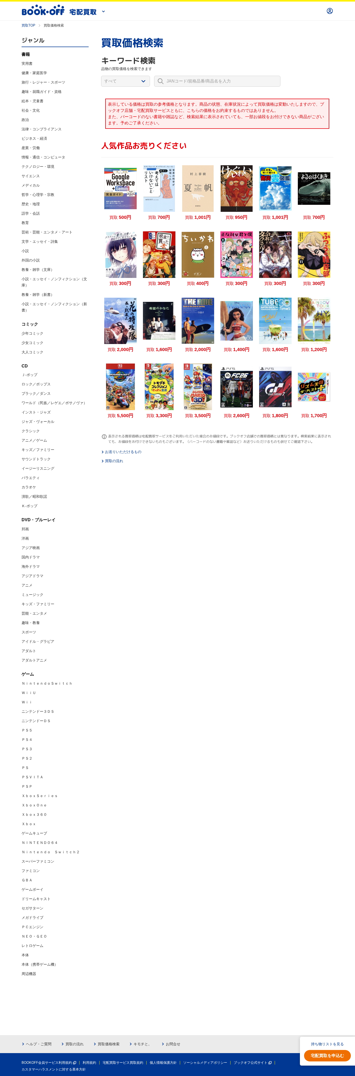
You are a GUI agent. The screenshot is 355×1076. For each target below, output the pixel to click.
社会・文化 (31, 110)
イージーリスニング (38, 468)
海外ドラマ (31, 566)
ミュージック (32, 595)
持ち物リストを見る (327, 1044)
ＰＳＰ (27, 786)
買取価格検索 (109, 1044)
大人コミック (32, 352)
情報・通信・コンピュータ (43, 157)
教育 (25, 223)
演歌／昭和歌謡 (34, 496)
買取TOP (28, 25)
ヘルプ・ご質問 (38, 1044)
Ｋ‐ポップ (29, 506)
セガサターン (32, 908)
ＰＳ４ (27, 739)
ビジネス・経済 (34, 138)
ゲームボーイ (32, 889)
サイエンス (31, 176)
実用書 (27, 63)
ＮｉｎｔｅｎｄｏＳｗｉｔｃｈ (47, 683)
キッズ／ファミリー (38, 450)
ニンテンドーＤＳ (36, 721)
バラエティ (31, 478)
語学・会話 (31, 213)
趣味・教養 (31, 623)
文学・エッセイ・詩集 (40, 241)
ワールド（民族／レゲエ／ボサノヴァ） (54, 403)
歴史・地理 (31, 204)
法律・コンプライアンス (42, 129)
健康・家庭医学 (34, 73)
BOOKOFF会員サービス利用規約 (47, 1063)
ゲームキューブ (34, 833)
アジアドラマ (32, 576)
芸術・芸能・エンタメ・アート (47, 232)
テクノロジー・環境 (38, 166)
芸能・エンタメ (34, 613)
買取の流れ (114, 461)
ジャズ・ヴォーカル (38, 421)
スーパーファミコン (38, 861)
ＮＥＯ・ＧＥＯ (34, 936)
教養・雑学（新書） (38, 294)
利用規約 (89, 1063)
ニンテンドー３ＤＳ (38, 711)
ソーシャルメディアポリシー (205, 1063)
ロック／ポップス (36, 384)
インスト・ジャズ (36, 412)
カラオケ (29, 487)
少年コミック (32, 333)
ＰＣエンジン (32, 927)
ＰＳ (25, 768)
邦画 (25, 529)
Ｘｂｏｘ (29, 824)
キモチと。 (143, 1044)
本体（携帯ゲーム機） (40, 964)
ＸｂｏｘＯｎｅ (34, 805)
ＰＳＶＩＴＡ (32, 777)
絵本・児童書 (32, 101)
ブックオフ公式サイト (250, 1063)
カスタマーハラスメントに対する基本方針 (54, 1069)
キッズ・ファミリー (38, 604)
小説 (25, 251)
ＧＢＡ (27, 880)
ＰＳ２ (27, 758)
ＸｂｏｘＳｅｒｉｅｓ (40, 796)
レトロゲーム (32, 946)
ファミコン (31, 871)
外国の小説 (31, 260)
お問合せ (173, 1044)
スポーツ (29, 632)
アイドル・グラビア (38, 641)
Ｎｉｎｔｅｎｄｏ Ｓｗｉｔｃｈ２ (51, 852)
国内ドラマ (31, 557)
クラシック (31, 431)
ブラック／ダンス (36, 393)
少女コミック (32, 343)
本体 (25, 955)
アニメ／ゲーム (34, 440)
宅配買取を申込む (327, 1055)
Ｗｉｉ (27, 702)
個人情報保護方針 (163, 1063)
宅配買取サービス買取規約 (123, 1063)
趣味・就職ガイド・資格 (42, 92)
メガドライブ (32, 917)
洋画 (25, 538)
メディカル (31, 185)
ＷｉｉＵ (29, 693)
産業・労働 (31, 148)
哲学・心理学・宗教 (38, 195)
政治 (25, 120)
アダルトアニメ (34, 660)
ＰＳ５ (27, 730)
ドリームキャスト (36, 899)
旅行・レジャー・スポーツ (43, 82)
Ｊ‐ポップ (29, 375)
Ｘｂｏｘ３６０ (34, 814)
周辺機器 (29, 974)
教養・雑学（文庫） (38, 270)
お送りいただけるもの (123, 452)
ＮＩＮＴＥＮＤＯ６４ (40, 843)
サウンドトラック (36, 459)
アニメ (27, 585)
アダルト (29, 651)
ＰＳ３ (27, 749)
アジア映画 (31, 548)
